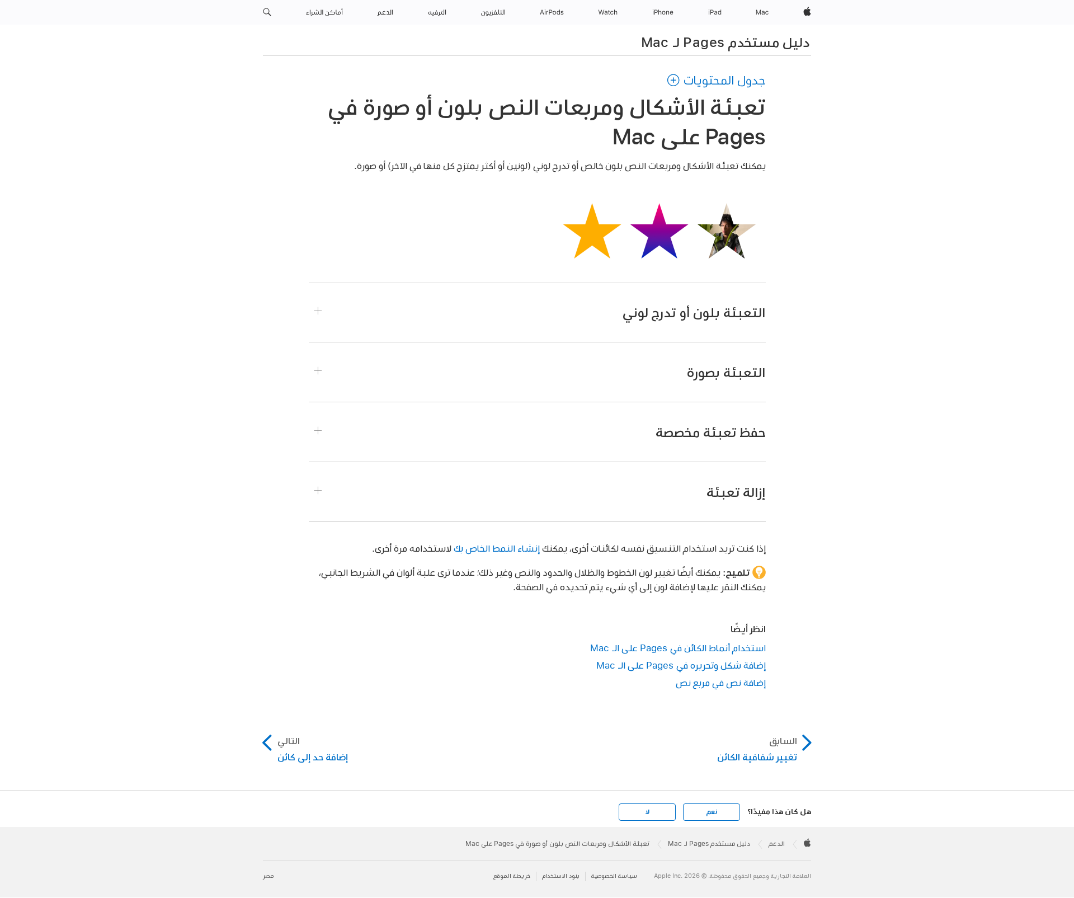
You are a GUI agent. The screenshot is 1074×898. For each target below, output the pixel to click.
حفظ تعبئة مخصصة (711, 432)
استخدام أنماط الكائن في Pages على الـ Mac (678, 647)
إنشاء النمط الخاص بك (497, 548)
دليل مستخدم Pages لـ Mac (725, 42)
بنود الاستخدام (561, 876)
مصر (268, 876)
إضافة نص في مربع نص (721, 682)
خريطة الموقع (511, 876)
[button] (267, 12)
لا (647, 811)
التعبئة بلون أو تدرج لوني (694, 312)
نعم (711, 811)
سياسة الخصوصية (614, 876)
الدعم (777, 843)
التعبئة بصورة (726, 372)
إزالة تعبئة (735, 492)
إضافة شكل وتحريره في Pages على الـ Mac (681, 665)
